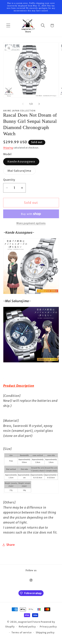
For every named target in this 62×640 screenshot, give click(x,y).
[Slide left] (22, 103)
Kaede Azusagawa (23, 162)
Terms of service (21, 632)
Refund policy (27, 626)
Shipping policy (45, 632)
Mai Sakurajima (21, 172)
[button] (8, 25)
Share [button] (10, 545)
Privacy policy (48, 626)
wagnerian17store (29, 621)
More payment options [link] (31, 223)
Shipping (8, 147)
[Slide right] (39, 103)
